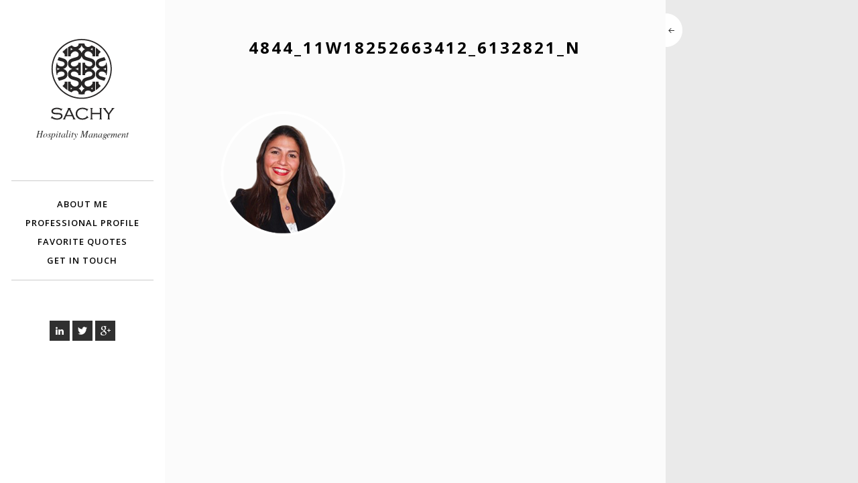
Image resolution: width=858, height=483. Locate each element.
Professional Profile (82, 223)
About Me (82, 204)
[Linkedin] (60, 331)
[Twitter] (82, 331)
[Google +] (105, 331)
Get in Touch (82, 260)
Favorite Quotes (82, 241)
